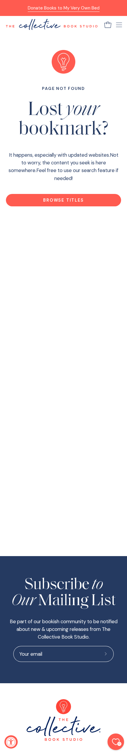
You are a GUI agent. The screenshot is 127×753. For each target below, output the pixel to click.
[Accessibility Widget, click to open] (11, 742)
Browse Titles (63, 200)
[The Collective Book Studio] (51, 24)
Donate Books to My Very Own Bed (64, 8)
